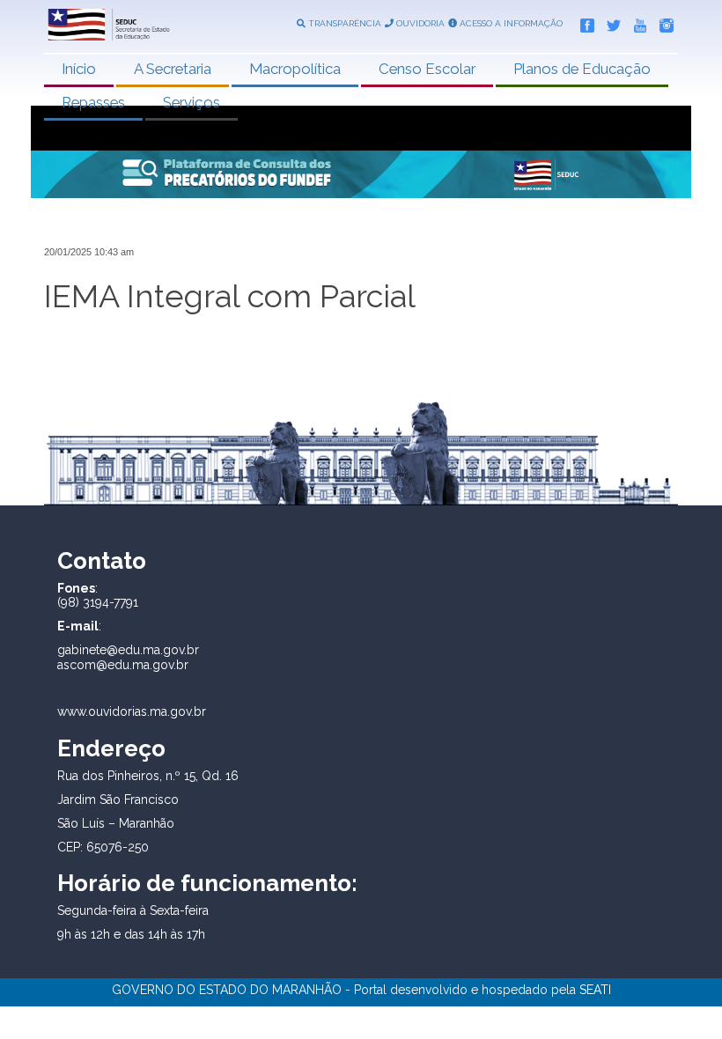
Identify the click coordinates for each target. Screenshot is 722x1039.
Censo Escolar (427, 68)
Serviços (191, 102)
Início (79, 68)
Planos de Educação (582, 68)
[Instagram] (662, 22)
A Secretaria (172, 68)
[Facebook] (582, 22)
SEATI (595, 990)
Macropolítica (295, 68)
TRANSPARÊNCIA (343, 23)
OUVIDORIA (419, 23)
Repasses (93, 102)
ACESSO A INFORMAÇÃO (510, 23)
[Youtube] (635, 22)
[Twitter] (609, 22)
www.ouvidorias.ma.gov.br (131, 711)
